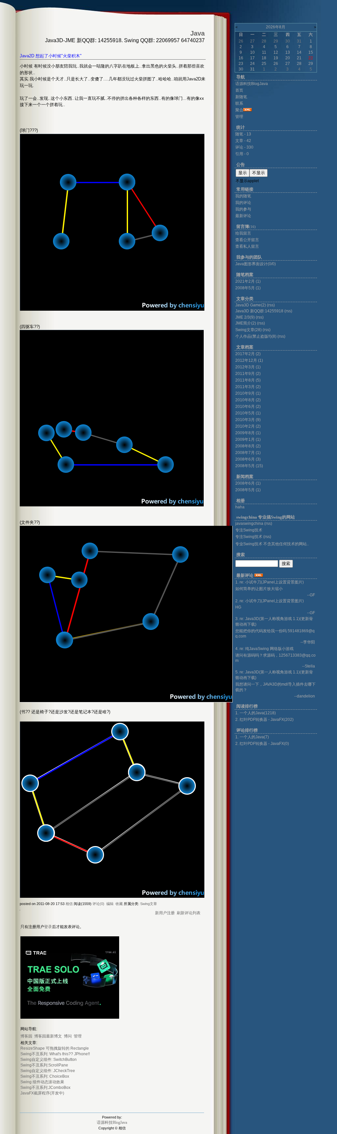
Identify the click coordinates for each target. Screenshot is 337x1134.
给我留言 (243, 233)
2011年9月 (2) (248, 373)
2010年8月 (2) (248, 400)
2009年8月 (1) (248, 433)
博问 (68, 1036)
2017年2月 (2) (248, 354)
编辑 (110, 904)
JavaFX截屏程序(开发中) (42, 1093)
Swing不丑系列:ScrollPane (44, 1065)
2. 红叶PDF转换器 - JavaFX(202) (264, 719)
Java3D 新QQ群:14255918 (259, 311)
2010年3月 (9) (248, 419)
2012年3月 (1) (248, 367)
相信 (69, 904)
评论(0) (98, 904)
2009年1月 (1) (248, 439)
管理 (78, 1036)
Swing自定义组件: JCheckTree (47, 1070)
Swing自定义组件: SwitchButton (48, 1059)
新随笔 (241, 97)
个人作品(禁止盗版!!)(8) (255, 336)
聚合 (239, 110)
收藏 (119, 904)
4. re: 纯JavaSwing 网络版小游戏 (264, 648)
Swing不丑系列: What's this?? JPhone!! (55, 1054)
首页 (239, 90)
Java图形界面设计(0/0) (255, 264)
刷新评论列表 (188, 913)
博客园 (26, 1036)
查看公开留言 (247, 240)
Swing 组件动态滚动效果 (42, 1082)
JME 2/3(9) (245, 317)
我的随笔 (243, 196)
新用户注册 (165, 913)
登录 (48, 926)
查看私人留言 (247, 246)
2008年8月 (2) (248, 446)
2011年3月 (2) (248, 386)
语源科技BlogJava (112, 1122)
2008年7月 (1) (248, 452)
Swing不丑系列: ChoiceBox (44, 1076)
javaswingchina (249, 523)
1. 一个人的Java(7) (252, 737)
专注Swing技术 (248, 536)
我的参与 (243, 209)
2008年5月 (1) (248, 288)
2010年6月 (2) (248, 406)
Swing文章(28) (248, 329)
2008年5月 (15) (249, 466)
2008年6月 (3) (248, 459)
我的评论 (243, 202)
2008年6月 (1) (248, 483)
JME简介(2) (245, 323)
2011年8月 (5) (248, 380)
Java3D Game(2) (250, 305)
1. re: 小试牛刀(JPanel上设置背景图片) (269, 582)
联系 (239, 103)
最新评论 (243, 215)
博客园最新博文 (48, 1036)
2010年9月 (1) (248, 393)
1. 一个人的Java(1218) (255, 713)
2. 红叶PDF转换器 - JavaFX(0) (262, 743)
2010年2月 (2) (248, 426)
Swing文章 (148, 904)
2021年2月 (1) (248, 281)
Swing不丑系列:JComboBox (45, 1087)
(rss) (271, 305)
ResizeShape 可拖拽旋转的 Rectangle (54, 1048)
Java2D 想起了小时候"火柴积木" (51, 55)
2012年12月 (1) (249, 360)
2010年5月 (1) (248, 413)
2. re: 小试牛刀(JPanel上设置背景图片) (269, 601)
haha (240, 507)
